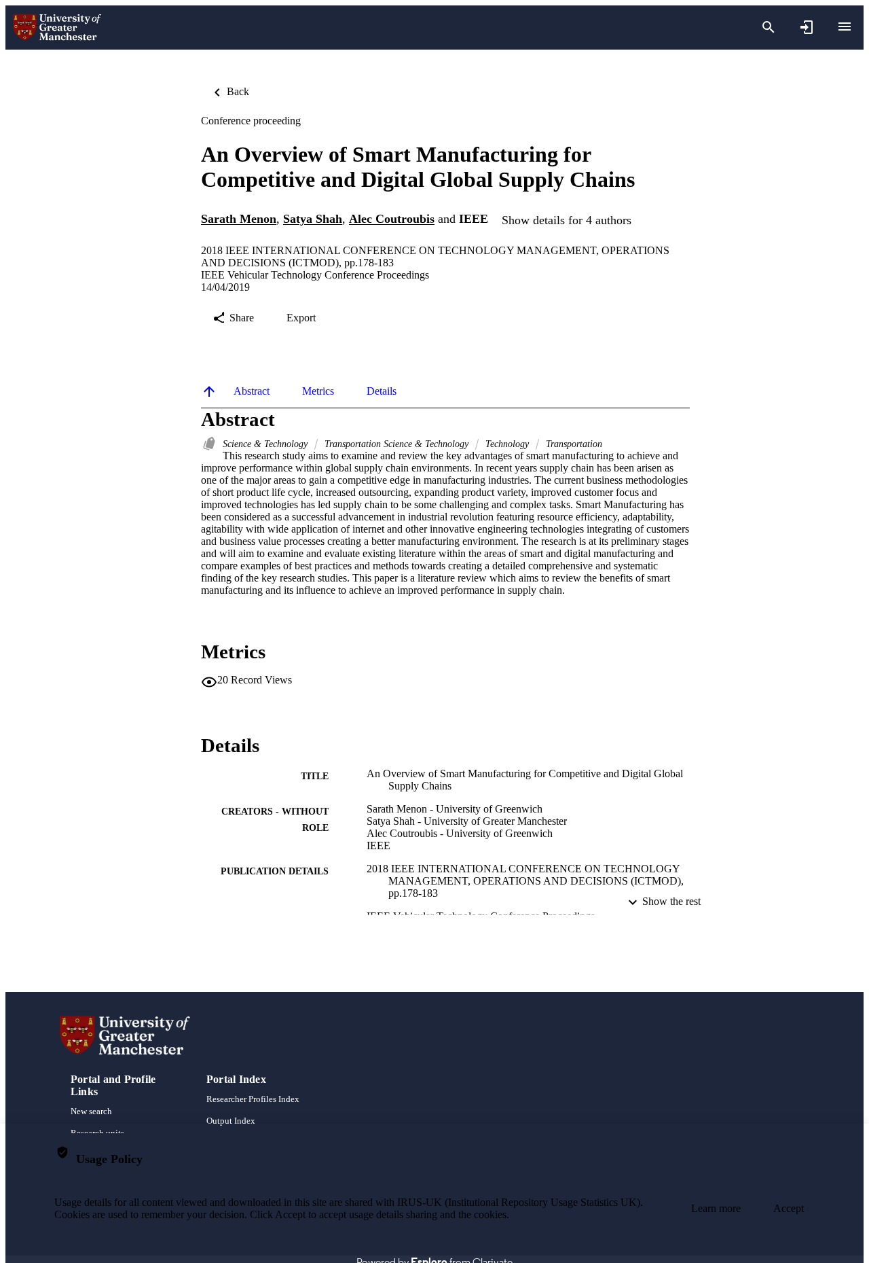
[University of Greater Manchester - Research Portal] (57, 27)
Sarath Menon (238, 219)
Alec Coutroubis (391, 219)
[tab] (251, 391)
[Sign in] (806, 27)
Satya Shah (312, 219)
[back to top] (209, 391)
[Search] (768, 27)
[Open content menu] (844, 26)
